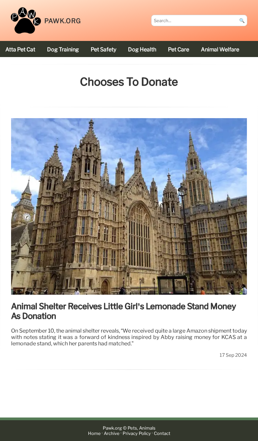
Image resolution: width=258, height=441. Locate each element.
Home (94, 433)
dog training (63, 49)
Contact (162, 433)
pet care (178, 49)
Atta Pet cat (20, 49)
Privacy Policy (137, 433)
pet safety (103, 49)
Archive (112, 433)
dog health (142, 49)
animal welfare (220, 49)
